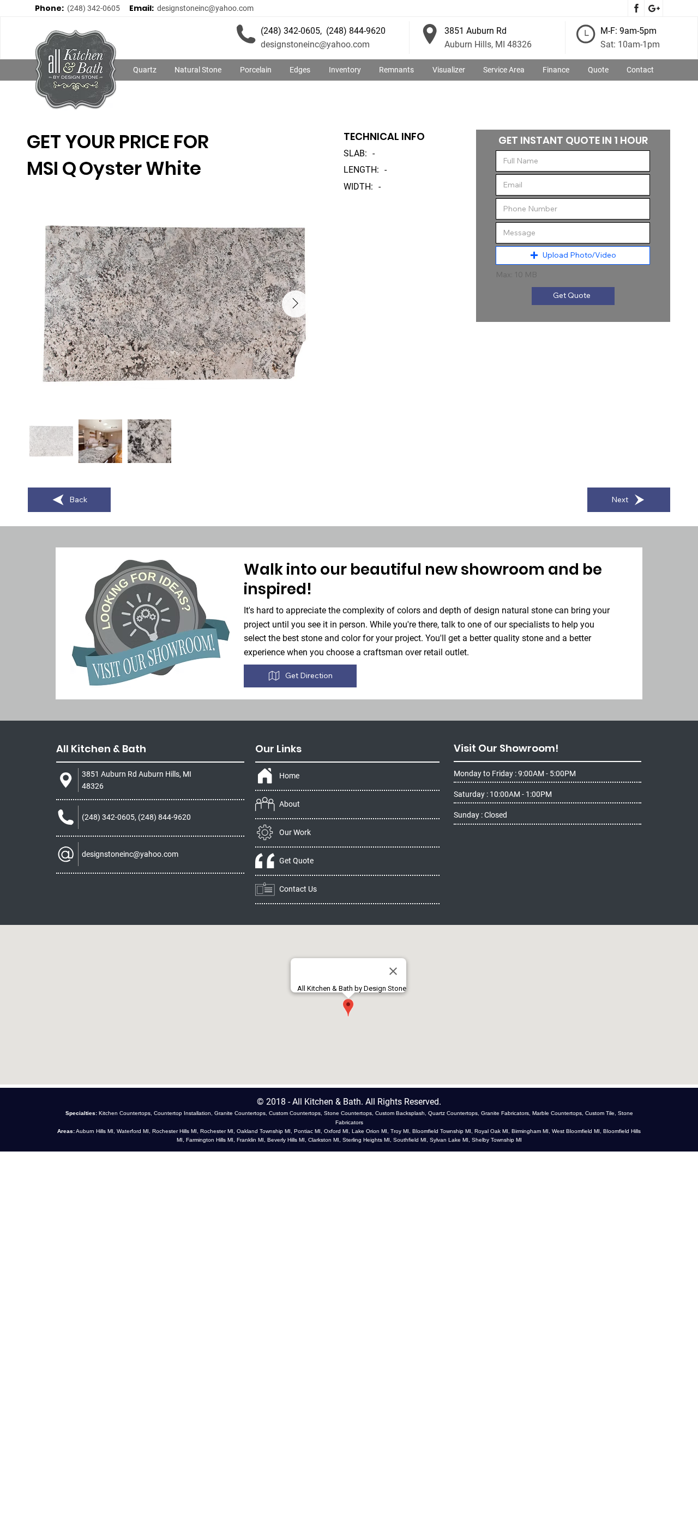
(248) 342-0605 (93, 8)
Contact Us (298, 889)
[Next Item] (295, 304)
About (289, 804)
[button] (198, 70)
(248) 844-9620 (356, 31)
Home (289, 775)
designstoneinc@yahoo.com (205, 8)
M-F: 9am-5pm (628, 31)
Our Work (295, 832)
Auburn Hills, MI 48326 (488, 44)
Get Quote (296, 860)
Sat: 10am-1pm (630, 44)
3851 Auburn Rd (475, 31)
